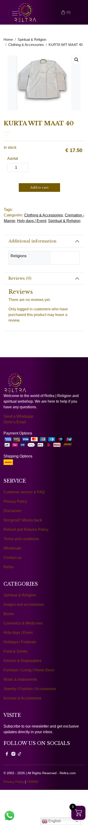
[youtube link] (19, 753)
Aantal (12, 158)
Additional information (32, 241)
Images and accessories (24, 604)
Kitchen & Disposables (23, 661)
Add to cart (39, 187)
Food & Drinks (15, 651)
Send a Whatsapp (18, 416)
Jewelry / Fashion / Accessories (30, 689)
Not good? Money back (23, 520)
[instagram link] (13, 753)
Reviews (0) (19, 278)
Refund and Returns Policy (26, 529)
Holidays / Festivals (20, 642)
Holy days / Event (31, 221)
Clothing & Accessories (26, 45)
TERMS (32, 782)
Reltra (9, 567)
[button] (76, 60)
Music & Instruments (20, 679)
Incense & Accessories (22, 698)
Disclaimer (12, 511)
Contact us (12, 558)
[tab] (44, 241)
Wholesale (12, 548)
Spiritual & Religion (32, 39)
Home (8, 39)
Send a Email (15, 422)
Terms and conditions (21, 539)
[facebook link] (7, 753)
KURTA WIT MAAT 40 (66, 45)
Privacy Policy (15, 501)
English (54, 821)
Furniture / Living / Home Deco (29, 670)
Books (9, 614)
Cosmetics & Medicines (23, 623)
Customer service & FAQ (24, 492)
